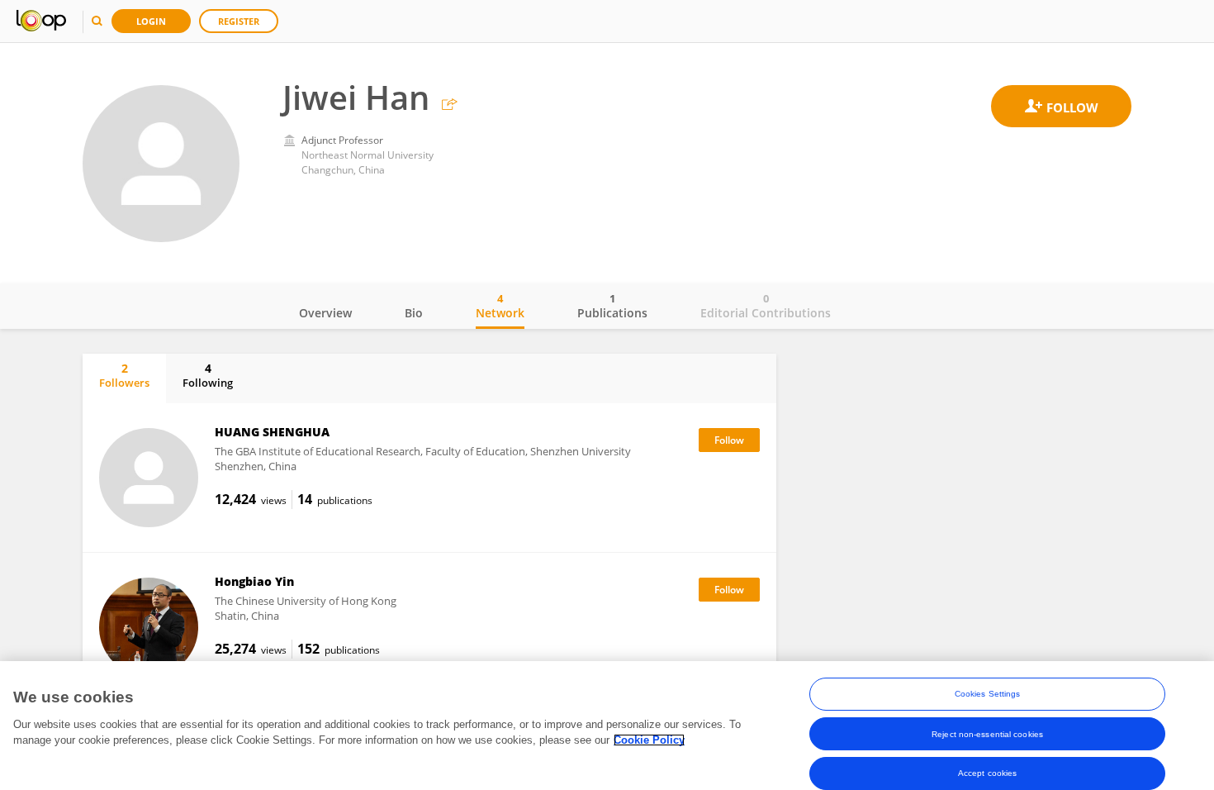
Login (151, 21)
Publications (612, 306)
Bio (414, 313)
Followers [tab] (124, 375)
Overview (325, 313)
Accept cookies (987, 773)
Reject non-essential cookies (987, 733)
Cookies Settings (988, 693)
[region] (607, 725)
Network (500, 306)
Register (238, 21)
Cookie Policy (649, 740)
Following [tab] (208, 375)
